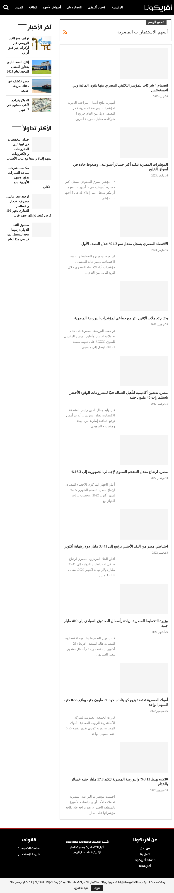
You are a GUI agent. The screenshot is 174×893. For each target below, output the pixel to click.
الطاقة (33, 7)
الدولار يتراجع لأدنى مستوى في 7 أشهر (18, 105)
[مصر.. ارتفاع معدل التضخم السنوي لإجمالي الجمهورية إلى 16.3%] (144, 450)
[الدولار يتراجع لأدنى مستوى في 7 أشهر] (41, 105)
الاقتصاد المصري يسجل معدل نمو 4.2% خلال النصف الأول (124, 244)
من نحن (145, 848)
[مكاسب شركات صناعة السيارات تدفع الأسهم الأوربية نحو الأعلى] (41, 173)
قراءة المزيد (80, 888)
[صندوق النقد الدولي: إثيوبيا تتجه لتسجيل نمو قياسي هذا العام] (41, 230)
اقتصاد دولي (74, 7)
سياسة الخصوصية (29, 848)
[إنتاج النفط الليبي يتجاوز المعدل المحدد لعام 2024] (41, 67)
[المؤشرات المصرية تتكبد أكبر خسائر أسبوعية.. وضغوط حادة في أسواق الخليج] (144, 142)
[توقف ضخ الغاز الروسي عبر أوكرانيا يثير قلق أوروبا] (41, 43)
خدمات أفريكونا (145, 860)
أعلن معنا (145, 866)
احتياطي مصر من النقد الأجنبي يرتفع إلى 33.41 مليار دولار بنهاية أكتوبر (116, 546)
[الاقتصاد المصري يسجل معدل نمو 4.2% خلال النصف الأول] (144, 222)
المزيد (19, 7)
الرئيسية (117, 7)
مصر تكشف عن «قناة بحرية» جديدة (18, 86)
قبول (97, 888)
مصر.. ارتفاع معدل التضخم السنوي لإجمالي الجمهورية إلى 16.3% (119, 472)
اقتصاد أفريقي (97, 7)
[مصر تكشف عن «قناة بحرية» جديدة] (41, 86)
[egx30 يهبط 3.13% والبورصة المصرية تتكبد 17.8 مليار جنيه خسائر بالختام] (144, 757)
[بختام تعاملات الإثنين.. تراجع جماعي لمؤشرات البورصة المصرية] (144, 296)
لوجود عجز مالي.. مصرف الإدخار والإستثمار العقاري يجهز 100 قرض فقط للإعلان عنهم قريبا (28, 206)
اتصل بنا (145, 854)
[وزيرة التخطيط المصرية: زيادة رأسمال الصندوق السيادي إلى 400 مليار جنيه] (144, 599)
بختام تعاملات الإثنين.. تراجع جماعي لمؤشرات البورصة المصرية (121, 318)
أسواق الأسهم (52, 7)
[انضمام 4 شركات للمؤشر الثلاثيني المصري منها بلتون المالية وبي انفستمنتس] (144, 63)
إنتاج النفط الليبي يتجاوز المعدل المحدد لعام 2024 (18, 66)
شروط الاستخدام (29, 854)
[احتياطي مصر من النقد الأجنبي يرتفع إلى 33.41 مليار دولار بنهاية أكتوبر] (144, 524)
